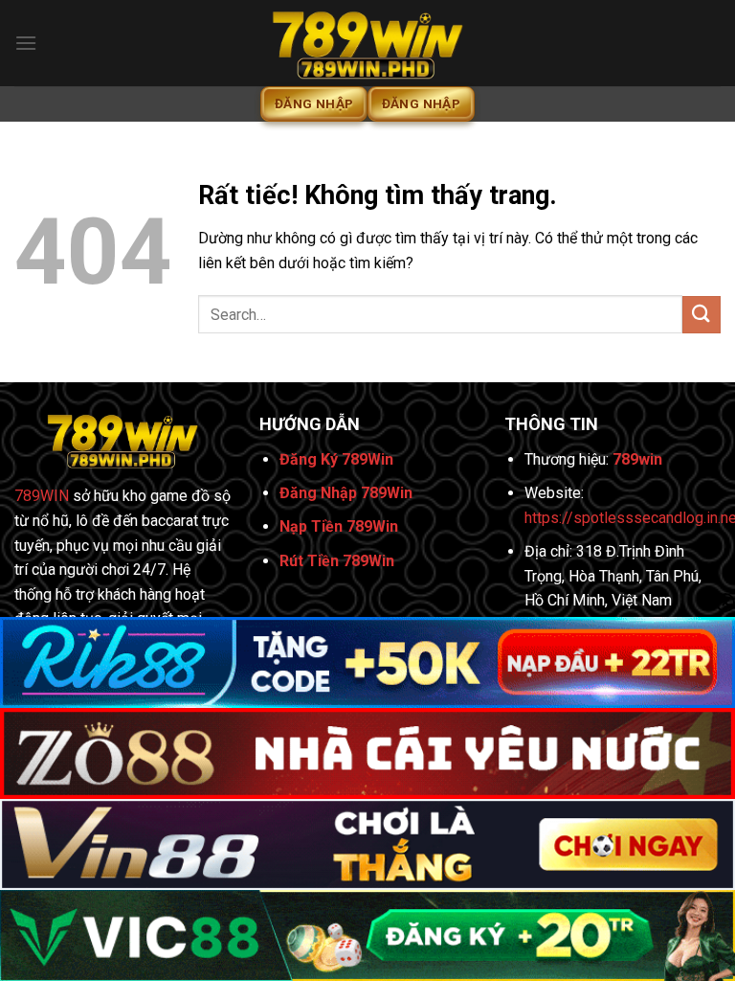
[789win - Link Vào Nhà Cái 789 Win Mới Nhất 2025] (367, 43)
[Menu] (25, 42)
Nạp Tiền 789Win (338, 526)
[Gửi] (701, 314)
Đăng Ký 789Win (336, 459)
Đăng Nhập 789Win (345, 493)
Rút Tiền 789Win (336, 561)
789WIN (41, 496)
